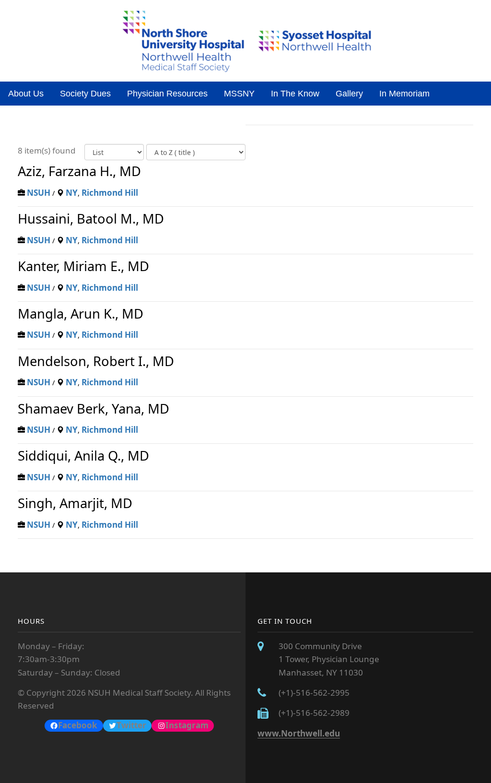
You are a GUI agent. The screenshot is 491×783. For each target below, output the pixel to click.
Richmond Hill (110, 192)
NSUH (38, 192)
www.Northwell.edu (298, 733)
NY (72, 192)
